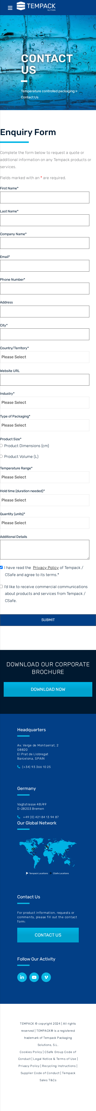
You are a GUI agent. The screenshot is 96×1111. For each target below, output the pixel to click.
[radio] (49, 446)
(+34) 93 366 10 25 (36, 767)
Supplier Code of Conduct (40, 1073)
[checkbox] (47, 451)
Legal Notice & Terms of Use (54, 1059)
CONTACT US (48, 935)
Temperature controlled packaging (48, 91)
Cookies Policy (31, 1052)
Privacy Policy (29, 1066)
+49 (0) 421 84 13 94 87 (41, 817)
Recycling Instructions (59, 1066)
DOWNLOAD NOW (48, 689)
